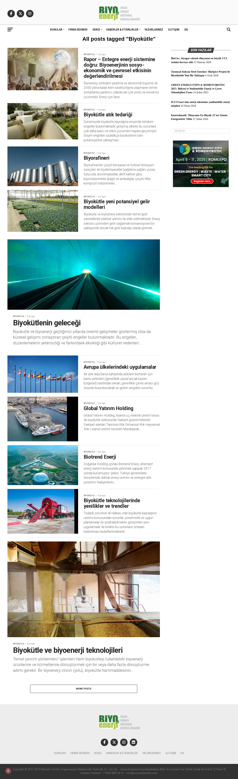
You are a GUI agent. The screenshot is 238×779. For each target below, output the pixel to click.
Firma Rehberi (77, 29)
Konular (56, 29)
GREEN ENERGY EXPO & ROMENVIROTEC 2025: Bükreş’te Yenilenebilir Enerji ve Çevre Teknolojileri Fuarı (198, 88)
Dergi (96, 29)
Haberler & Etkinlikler (122, 29)
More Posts (83, 688)
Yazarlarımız (153, 29)
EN (186, 29)
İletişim (173, 29)
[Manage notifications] (8, 771)
